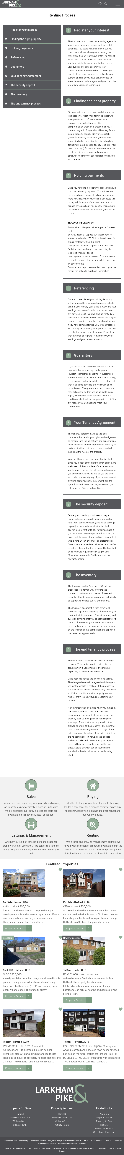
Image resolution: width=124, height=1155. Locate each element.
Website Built (47, 1148)
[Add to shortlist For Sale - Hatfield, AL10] (120, 870)
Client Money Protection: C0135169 (71, 1143)
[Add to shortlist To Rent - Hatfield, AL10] (60, 1009)
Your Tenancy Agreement (23, 76)
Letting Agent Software (74, 1148)
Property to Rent (104, 1121)
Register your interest (21, 29)
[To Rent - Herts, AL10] (84, 951)
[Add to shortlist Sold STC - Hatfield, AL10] (60, 938)
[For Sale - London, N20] (24, 883)
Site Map (102, 1148)
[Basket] (100, 4)
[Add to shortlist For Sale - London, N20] (60, 870)
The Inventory (16, 94)
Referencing (15, 57)
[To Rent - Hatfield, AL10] (24, 1023)
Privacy (111, 1148)
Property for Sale (104, 1117)
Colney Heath (19, 1124)
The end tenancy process (23, 103)
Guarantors (14, 66)
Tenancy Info (92, 974)
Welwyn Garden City (20, 1117)
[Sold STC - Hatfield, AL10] (24, 951)
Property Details (14, 928)
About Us (104, 1113)
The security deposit (20, 85)
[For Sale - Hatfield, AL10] (84, 883)
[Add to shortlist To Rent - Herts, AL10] (120, 938)
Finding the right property (23, 39)
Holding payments (19, 48)
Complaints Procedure (104, 1132)
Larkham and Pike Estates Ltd (28, 1148)
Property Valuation (104, 1128)
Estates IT (92, 1148)
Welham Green (20, 1121)
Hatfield (20, 1113)
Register (104, 1124)
